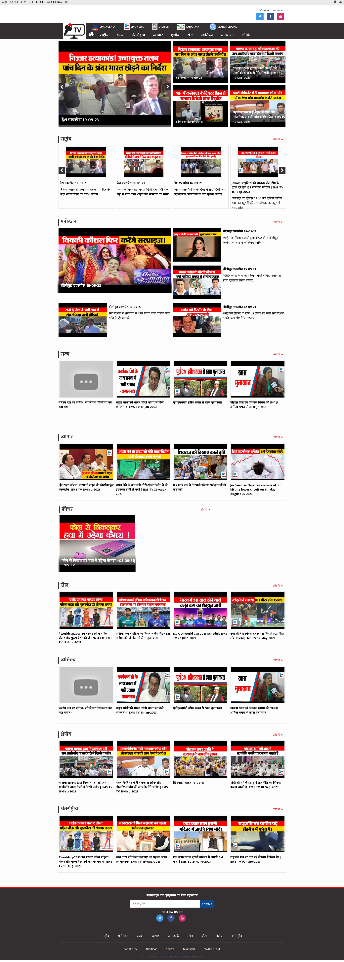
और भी (276, 139)
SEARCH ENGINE (227, 26)
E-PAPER (163, 26)
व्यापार (158, 35)
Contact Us (61, 2)
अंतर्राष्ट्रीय (138, 35)
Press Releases (44, 2)
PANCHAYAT (193, 26)
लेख (204, 936)
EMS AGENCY (108, 26)
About (6, 2)
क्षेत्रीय (175, 35)
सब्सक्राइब (207, 903)
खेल (190, 35)
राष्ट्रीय (104, 35)
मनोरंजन (227, 35)
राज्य (120, 35)
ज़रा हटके (173, 936)
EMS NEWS (137, 26)
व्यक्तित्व (207, 35)
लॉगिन (246, 35)
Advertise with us (22, 2)
